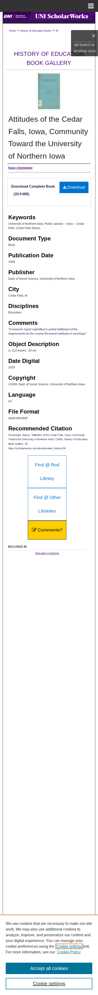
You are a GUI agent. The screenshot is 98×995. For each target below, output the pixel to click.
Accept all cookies (49, 968)
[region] (49, 955)
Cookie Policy (69, 952)
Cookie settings (69, 946)
